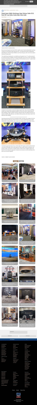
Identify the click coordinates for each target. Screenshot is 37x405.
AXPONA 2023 (3, 373)
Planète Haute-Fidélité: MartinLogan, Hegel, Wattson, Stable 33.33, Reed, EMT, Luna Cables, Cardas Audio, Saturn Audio (27, 243)
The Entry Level (27, 367)
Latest (21, 161)
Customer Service (27, 377)
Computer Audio (3, 360)
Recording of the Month (28, 345)
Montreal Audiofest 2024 (11, 10)
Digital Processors (3, 359)
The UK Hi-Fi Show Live (28, 378)
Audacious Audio (15, 360)
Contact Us (26, 375)
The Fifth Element (27, 364)
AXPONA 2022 (3, 374)
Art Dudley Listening (27, 363)
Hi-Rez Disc (2, 358)
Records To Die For (27, 346)
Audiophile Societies (27, 373)
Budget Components (15, 359)
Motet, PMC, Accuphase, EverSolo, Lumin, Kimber (10, 305)
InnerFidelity (14, 362)
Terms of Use (26, 381)
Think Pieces (14, 377)
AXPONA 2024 (3, 372)
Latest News (15, 380)
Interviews (14, 376)
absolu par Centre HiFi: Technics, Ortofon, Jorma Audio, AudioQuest (27, 284)
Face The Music (27, 368)
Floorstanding (3, 345)
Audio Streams (27, 365)
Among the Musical (27, 351)
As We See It (26, 352)
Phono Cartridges (15, 347)
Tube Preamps (3, 350)
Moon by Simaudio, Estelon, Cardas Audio (27, 180)
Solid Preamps (3, 352)
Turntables (14, 345)
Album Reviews (27, 347)
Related (15, 161)
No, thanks (27, 1)
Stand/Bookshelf (3, 346)
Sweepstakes (14, 385)
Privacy (26, 380)
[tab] (16, 161)
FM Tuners (14, 348)
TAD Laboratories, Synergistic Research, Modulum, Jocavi (9, 325)
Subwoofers (3, 347)
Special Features (15, 373)
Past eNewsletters (15, 382)
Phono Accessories (15, 352)
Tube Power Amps (3, 351)
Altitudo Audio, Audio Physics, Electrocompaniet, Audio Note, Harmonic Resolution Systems (9, 284)
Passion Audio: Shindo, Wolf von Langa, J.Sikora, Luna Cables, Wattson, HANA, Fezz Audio (27, 222)
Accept (31, 1)
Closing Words (9, 180)
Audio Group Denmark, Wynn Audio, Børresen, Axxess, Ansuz (10, 263)
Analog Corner (27, 362)
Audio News (14, 381)
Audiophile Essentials (16, 375)
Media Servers (3, 361)
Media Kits (26, 379)
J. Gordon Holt (15, 361)
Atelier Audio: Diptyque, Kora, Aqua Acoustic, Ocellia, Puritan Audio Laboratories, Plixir (9, 201)
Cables (14, 351)
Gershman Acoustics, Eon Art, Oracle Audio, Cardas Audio (10, 242)
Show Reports (3, 371)
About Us (26, 376)
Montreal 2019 (3, 378)
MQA (13, 379)
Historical (14, 378)
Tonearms (14, 346)
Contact (17, 390)
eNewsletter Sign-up (27, 374)
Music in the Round (27, 366)
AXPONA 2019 (3, 375)
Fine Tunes (26, 369)
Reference (14, 374)
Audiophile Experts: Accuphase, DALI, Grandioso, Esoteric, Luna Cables (10, 221)
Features (26, 348)
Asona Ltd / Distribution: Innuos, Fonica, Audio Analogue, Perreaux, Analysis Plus (27, 305)
